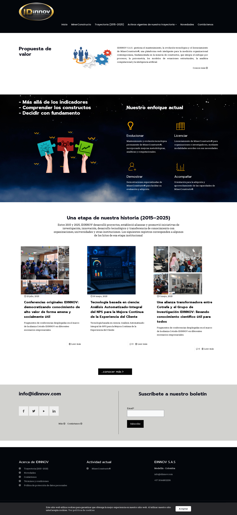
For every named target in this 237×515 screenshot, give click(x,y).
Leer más (76, 343)
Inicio (64, 24)
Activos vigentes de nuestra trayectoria (151, 24)
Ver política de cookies (81, 510)
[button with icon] (23, 411)
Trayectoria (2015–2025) (109, 24)
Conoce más (199, 67)
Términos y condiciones (36, 481)
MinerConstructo (81, 24)
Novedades (187, 24)
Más (61, 423)
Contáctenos (205, 24)
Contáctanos (73, 423)
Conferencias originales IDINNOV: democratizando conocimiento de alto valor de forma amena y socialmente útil (52, 309)
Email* (130, 408)
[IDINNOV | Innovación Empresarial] (36, 12)
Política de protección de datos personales (45, 485)
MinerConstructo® (101, 468)
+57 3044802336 (162, 480)
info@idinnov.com (163, 474)
